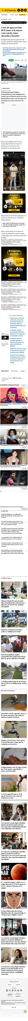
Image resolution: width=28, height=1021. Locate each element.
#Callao (18, 241)
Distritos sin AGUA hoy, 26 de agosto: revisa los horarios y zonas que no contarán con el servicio (13, 742)
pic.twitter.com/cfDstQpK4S (7, 301)
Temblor (12, 14)
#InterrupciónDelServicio (6, 242)
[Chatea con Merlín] (18, 10)
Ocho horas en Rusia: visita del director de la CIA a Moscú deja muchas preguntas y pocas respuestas (12, 544)
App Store (10, 984)
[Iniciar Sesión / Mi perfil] (25, 10)
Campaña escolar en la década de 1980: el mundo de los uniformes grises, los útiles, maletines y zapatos (14, 134)
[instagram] (13, 990)
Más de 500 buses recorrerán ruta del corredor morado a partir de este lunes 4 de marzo (14, 224)
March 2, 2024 (18, 244)
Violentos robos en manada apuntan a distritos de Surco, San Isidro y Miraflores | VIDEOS (17, 342)
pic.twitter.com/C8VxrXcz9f (6, 285)
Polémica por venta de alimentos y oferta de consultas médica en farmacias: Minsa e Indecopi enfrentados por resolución (18, 322)
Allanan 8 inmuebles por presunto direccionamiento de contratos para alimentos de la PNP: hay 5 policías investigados (13, 603)
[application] (5, 338)
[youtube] (15, 990)
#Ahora (13, 242)
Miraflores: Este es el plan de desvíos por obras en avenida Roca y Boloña (18, 350)
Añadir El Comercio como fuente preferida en (14, 22)
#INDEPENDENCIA (12, 289)
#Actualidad (17, 242)
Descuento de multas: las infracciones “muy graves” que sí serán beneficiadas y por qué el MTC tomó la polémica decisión (12, 523)
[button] (5, 337)
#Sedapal (16, 239)
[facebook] (7, 990)
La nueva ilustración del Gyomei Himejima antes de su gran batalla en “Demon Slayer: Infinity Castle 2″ (13, 913)
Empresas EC (22, 14)
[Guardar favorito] (22, 60)
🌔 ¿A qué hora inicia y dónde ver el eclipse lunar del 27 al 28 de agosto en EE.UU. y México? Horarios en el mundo (13, 885)
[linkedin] (18, 990)
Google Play (18, 984)
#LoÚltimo (5, 239)
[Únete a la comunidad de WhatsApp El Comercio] (11, 60)
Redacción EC (6, 88)
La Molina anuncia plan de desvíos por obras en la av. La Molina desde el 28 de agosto (14, 683)
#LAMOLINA (10, 239)
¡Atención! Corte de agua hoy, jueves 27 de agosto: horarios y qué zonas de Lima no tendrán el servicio (14, 715)
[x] (10, 990)
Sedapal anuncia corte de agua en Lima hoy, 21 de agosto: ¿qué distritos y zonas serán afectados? (14, 769)
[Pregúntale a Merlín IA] (25, 1011)
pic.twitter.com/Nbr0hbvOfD (7, 308)
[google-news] (21, 990)
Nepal (16, 14)
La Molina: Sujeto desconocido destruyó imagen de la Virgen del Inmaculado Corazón (17, 333)
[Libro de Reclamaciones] (18, 995)
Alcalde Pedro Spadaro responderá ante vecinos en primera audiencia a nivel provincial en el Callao (17, 358)
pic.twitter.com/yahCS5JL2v (6, 243)
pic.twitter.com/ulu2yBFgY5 (7, 293)
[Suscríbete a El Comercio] (21, 10)
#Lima (14, 241)
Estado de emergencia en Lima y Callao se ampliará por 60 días (11, 630)
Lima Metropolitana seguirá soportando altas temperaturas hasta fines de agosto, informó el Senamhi (13, 656)
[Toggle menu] (2, 10)
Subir (13, 1007)
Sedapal (22, 371)
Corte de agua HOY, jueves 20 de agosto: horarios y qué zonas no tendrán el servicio (11, 796)
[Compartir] (25, 60)
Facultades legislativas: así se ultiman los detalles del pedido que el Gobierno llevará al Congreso (12, 515)
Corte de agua (14, 371)
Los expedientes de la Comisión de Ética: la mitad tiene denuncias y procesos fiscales (11, 538)
